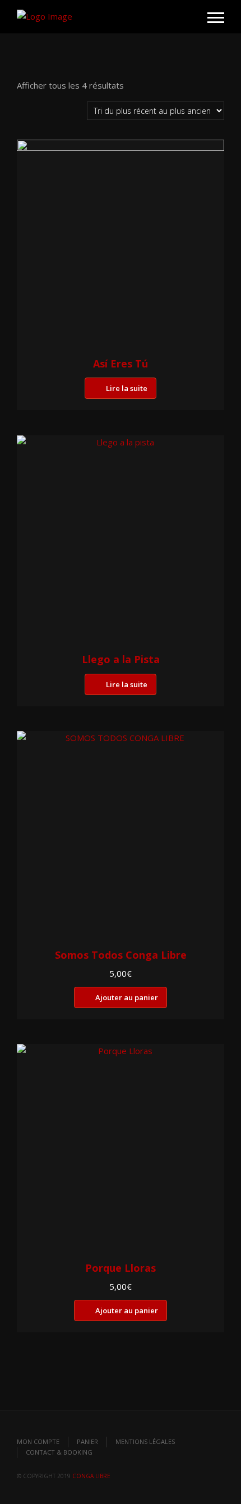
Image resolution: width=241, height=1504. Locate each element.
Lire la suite (126, 388)
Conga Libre (91, 1476)
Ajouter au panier (126, 997)
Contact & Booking (59, 1452)
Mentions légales (145, 1441)
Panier (87, 1441)
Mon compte (38, 1441)
